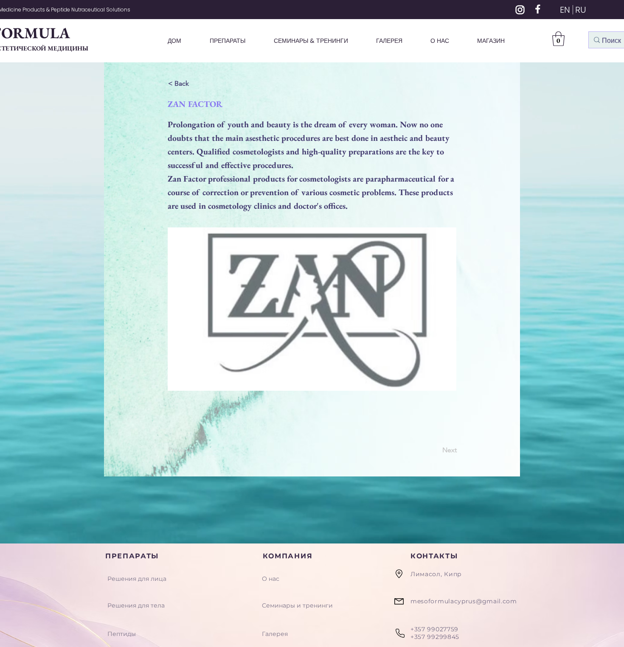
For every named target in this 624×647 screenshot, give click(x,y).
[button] (558, 38)
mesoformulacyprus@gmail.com (463, 601)
